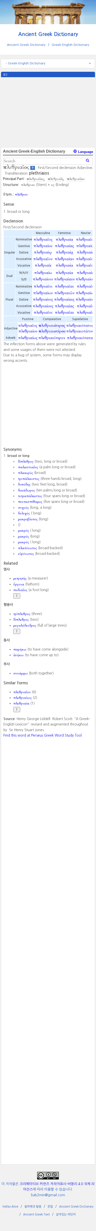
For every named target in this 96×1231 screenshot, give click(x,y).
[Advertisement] (48, 111)
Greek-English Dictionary (70, 44)
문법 (50, 1206)
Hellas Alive (10, 1206)
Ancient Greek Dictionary (48, 34)
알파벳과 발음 (32, 1206)
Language (85, 152)
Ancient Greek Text (36, 1214)
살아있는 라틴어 (66, 1214)
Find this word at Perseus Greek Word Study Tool (42, 735)
